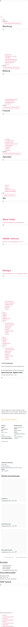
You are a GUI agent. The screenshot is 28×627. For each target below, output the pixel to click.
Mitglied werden (9, 331)
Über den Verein (9, 323)
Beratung (5, 314)
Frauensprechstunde (6, 524)
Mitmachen (8, 328)
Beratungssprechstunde (6, 550)
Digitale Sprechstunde (6, 436)
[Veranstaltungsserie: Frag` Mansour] (15, 500)
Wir (3, 321)
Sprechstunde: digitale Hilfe (21, 557)
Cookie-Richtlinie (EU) (8, 617)
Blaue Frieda (8, 326)
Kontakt (7, 334)
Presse (6, 332)
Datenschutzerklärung (8, 620)
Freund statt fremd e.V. (19, 427)
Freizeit (4, 317)
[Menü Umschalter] (1, 16)
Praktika (7, 329)
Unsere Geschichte (9, 324)
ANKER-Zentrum (7, 318)
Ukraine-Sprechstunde (9, 557)
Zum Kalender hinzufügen (10, 419)
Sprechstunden (4, 441)
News (4, 312)
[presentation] (13, 488)
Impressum (5, 618)
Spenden (5, 320)
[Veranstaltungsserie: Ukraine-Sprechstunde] (15, 525)
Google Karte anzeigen (17, 467)
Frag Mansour (4, 498)
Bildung (4, 315)
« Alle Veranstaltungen (7, 363)
